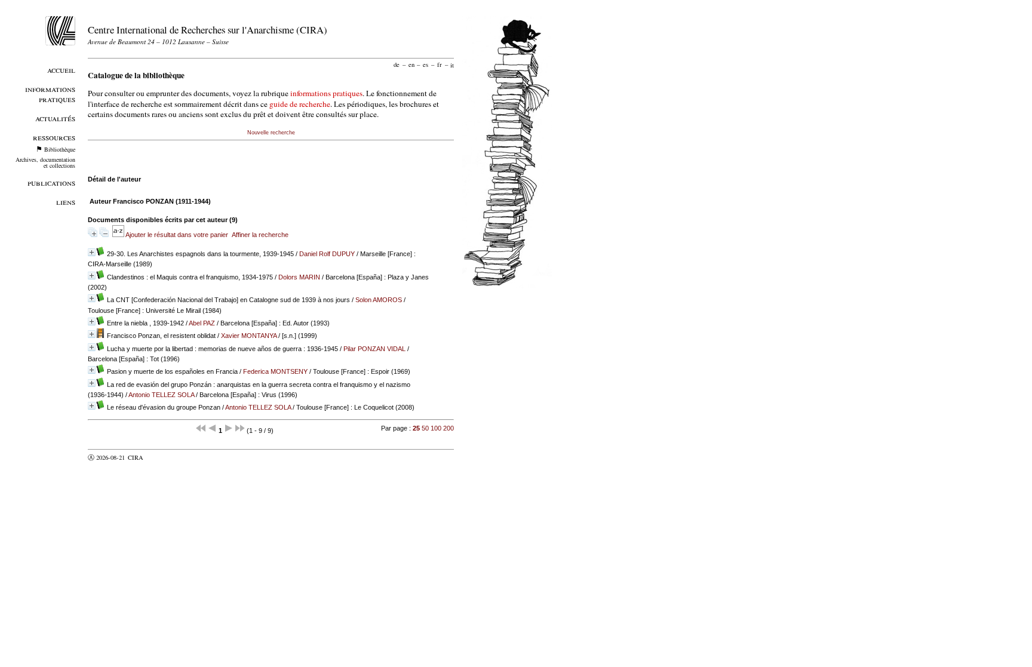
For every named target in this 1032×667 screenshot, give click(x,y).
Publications (51, 182)
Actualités (55, 118)
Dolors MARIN (299, 277)
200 (448, 428)
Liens (65, 201)
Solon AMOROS (378, 299)
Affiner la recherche (260, 234)
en (411, 64)
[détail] (92, 252)
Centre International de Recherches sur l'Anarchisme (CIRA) (207, 29)
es (425, 64)
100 (436, 428)
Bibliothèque (59, 149)
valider (159, 457)
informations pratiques (326, 93)
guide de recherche (299, 104)
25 (416, 428)
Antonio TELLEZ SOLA (161, 394)
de (397, 64)
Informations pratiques (50, 93)
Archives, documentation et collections (45, 162)
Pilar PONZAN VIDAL (374, 348)
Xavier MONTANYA (249, 335)
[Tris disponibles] (118, 234)
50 (425, 428)
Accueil (61, 69)
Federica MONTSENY (275, 371)
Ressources (54, 137)
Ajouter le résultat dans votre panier (176, 234)
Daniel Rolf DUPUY (327, 253)
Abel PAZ (202, 323)
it (452, 64)
